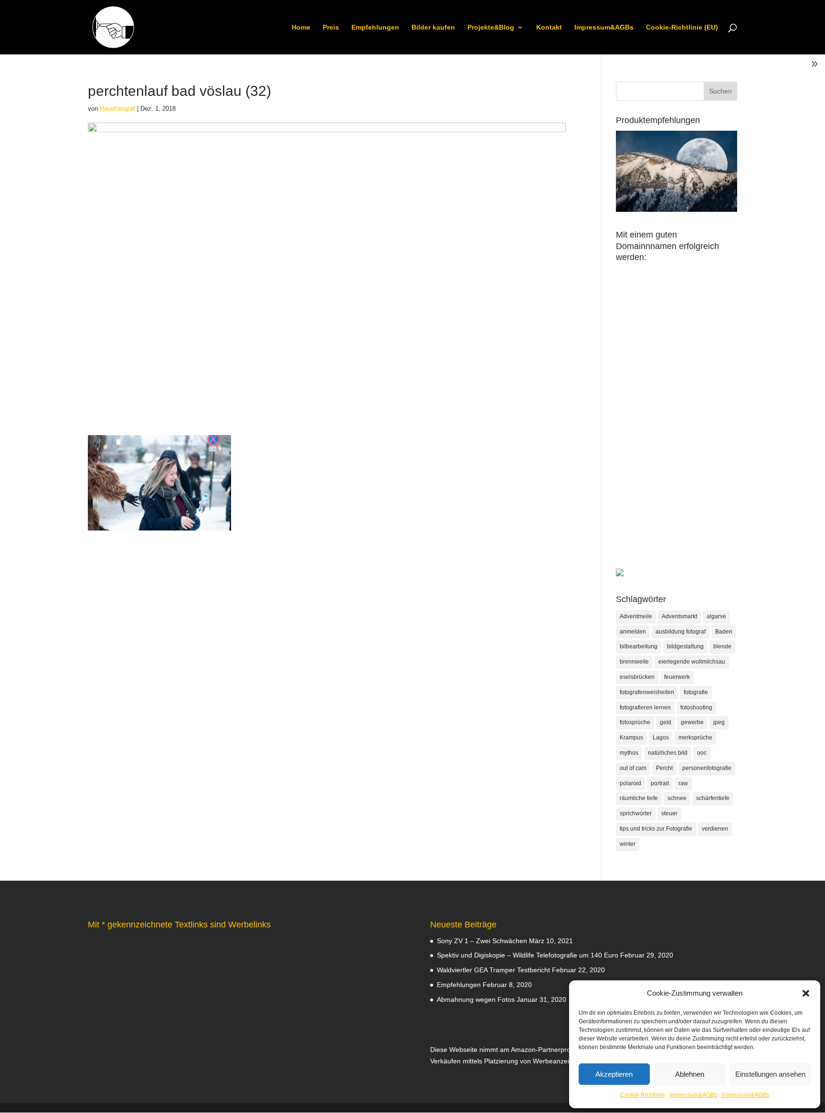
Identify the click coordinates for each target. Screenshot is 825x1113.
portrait (660, 783)
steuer (669, 813)
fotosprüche (635, 722)
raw (683, 783)
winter (627, 844)
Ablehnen (689, 1074)
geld (665, 722)
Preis (331, 27)
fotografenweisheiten (647, 692)
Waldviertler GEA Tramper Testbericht (493, 970)
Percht (664, 768)
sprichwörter (636, 813)
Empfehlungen (375, 27)
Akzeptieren (614, 1074)
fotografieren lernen (645, 707)
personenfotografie (706, 768)
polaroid (630, 783)
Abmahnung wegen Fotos (476, 999)
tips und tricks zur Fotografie (656, 828)
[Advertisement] (676, 425)
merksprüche (695, 737)
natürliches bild (668, 752)
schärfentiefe (713, 798)
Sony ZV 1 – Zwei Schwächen (482, 941)
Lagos (661, 737)
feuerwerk (677, 677)
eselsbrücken (637, 677)
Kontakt (549, 27)
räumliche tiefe (639, 798)
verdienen (715, 828)
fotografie (696, 692)
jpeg (719, 722)
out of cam (633, 768)
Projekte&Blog (490, 27)
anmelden (633, 631)
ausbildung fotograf (681, 631)
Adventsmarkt (679, 616)
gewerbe (692, 722)
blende (722, 646)
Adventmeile (636, 616)
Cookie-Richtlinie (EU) (682, 27)
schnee (677, 798)
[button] (806, 993)
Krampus (631, 737)
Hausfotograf (117, 108)
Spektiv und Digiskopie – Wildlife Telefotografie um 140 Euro (527, 955)
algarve (716, 616)
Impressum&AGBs (693, 1095)
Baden (723, 631)
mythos (629, 752)
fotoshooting (696, 707)
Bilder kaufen (433, 27)
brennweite (634, 661)
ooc (702, 752)
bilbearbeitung (638, 646)
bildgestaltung (685, 646)
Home (301, 27)
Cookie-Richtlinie (642, 1095)
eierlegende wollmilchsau (691, 661)
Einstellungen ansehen (770, 1074)
